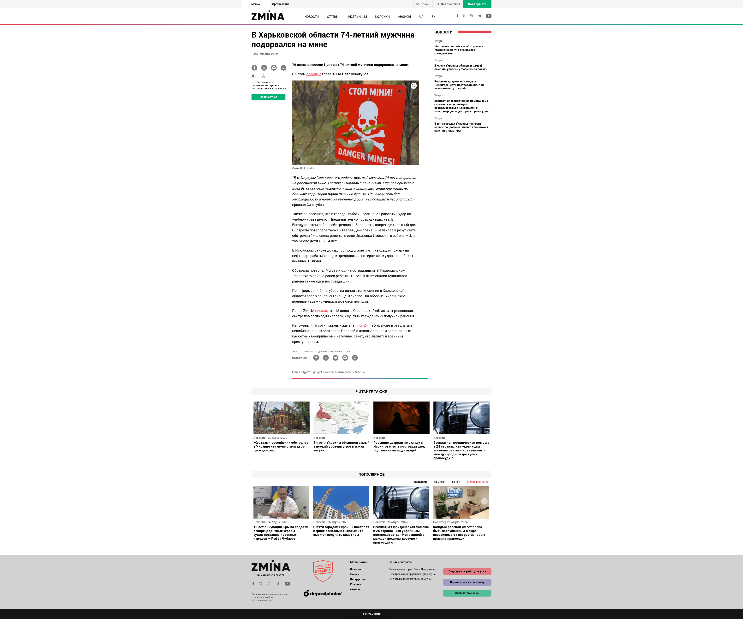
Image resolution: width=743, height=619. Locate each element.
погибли (364, 325)
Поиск (425, 4)
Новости (312, 16)
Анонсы (404, 16)
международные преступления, (323, 351)
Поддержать (477, 4)
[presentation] (258, 501)
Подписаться (450, 4)
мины (348, 351)
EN (434, 16)
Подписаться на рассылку (467, 582)
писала (321, 310)
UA (421, 16)
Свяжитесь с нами (467, 593)
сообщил (313, 74)
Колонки (382, 16)
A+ (254, 76)
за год (456, 482)
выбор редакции (478, 482)
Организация (280, 4)
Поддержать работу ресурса (467, 571)
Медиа (255, 4)
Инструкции (357, 16)
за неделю (420, 482)
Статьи (332, 16)
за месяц (439, 482)
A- (264, 76)
